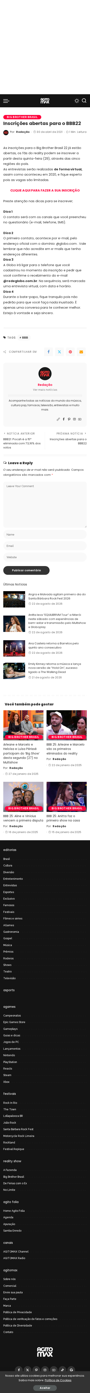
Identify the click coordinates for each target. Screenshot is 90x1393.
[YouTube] (79, 419)
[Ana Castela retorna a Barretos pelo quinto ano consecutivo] (14, 648)
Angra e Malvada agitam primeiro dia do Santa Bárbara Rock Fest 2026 (57, 596)
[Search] (84, 100)
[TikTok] (62, 1370)
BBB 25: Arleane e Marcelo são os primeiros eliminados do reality (66, 749)
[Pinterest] (70, 351)
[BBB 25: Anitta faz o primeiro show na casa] (67, 797)
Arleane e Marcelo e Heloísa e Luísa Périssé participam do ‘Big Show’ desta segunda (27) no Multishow (21, 754)
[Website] (58, 419)
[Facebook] (48, 351)
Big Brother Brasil (22, 117)
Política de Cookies (58, 1380)
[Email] (81, 351)
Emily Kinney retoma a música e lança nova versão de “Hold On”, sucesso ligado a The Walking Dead (54, 668)
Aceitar (45, 1388)
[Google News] (71, 1370)
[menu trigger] (7, 100)
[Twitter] (59, 351)
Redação (23, 132)
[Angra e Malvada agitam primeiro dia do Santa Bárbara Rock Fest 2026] (14, 599)
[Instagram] (74, 419)
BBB (25, 337)
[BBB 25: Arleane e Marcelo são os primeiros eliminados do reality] (67, 725)
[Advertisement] (45, 47)
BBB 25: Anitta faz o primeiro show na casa (63, 818)
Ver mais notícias (45, 389)
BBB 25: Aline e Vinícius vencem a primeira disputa (23, 818)
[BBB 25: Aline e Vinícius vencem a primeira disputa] (23, 797)
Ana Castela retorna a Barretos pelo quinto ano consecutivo (53, 645)
